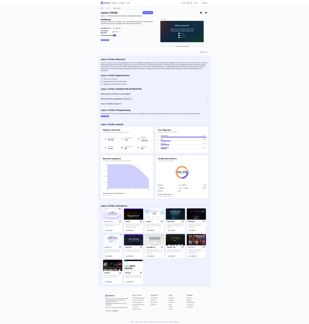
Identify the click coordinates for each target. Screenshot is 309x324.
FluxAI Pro (153, 300)
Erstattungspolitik (137, 302)
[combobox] (196, 3)
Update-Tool (203, 52)
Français (151, 322)
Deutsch (141, 322)
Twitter (170, 309)
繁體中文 (176, 322)
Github (170, 307)
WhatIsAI (189, 298)
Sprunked (153, 304)
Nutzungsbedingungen (139, 298)
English (132, 322)
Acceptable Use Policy (138, 304)
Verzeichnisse (154, 298)
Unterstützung (136, 309)
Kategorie (122, 3)
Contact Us (136, 307)
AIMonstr (189, 300)
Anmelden (204, 3)
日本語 (136, 322)
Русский (166, 322)
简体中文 (171, 322)
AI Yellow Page (190, 302)
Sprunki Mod (154, 302)
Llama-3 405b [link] (117, 8)
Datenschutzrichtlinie (138, 300)
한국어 (155, 322)
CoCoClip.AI (190, 304)
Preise (128, 3)
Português (161, 322)
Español (146, 322)
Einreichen (184, 3)
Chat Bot (107, 8)
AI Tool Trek (190, 307)
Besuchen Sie (147, 12)
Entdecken (114, 3)
